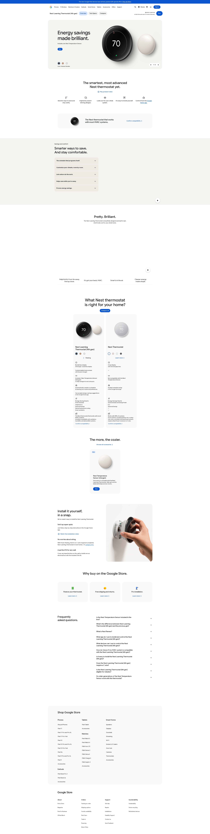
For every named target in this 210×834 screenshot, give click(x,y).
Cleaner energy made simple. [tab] (140, 280)
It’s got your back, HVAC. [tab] (93, 280)
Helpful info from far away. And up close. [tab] (69, 280)
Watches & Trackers (74, 7)
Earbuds (83, 7)
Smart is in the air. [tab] (116, 280)
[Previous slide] (151, 65)
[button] (135, 7)
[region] (105, 371)
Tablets (99, 7)
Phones (56, 7)
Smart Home (91, 7)
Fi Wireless (63, 7)
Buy (159, 13)
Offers (114, 7)
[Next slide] (158, 65)
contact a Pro (89, 545)
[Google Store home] (51, 7)
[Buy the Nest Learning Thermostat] (84, 358)
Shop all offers (126, 2)
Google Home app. (146, 102)
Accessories (106, 7)
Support (119, 7)
